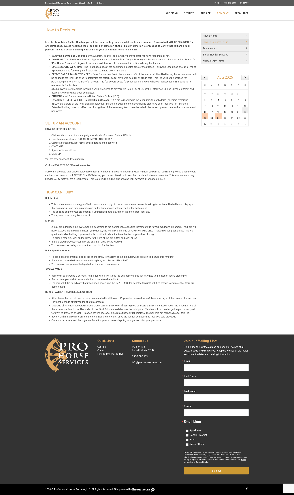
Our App (205, 13)
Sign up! (216, 470)
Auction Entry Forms (213, 60)
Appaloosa (195, 430)
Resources (242, 13)
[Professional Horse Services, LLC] (52, 13)
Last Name (190, 391)
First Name (190, 376)
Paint (192, 439)
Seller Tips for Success (215, 54)
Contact (244, 3)
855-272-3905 (140, 356)
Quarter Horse (197, 444)
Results (189, 13)
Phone (188, 406)
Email (187, 361)
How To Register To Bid (215, 42)
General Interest (198, 435)
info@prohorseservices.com (147, 362)
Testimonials (210, 48)
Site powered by (123, 489)
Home (216, 3)
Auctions (172, 13)
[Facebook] (247, 488)
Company (223, 13)
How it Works (210, 35)
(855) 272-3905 (229, 3)
